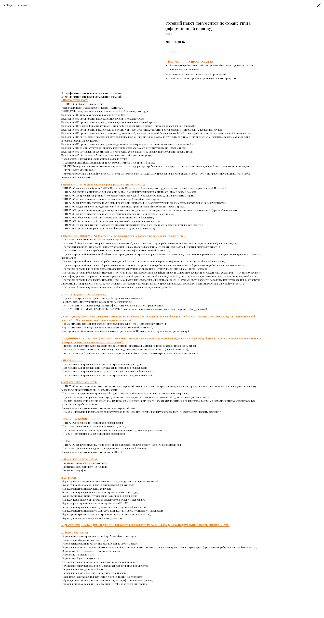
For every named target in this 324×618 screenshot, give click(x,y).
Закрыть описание (17, 5)
